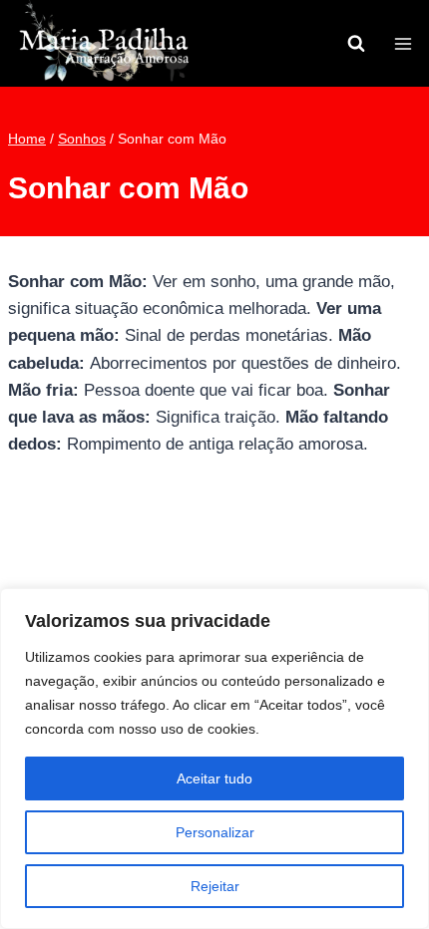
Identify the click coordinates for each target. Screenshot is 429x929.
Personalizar (215, 832)
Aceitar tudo (214, 778)
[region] (214, 758)
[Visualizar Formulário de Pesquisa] (356, 44)
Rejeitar (215, 886)
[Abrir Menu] (402, 43)
